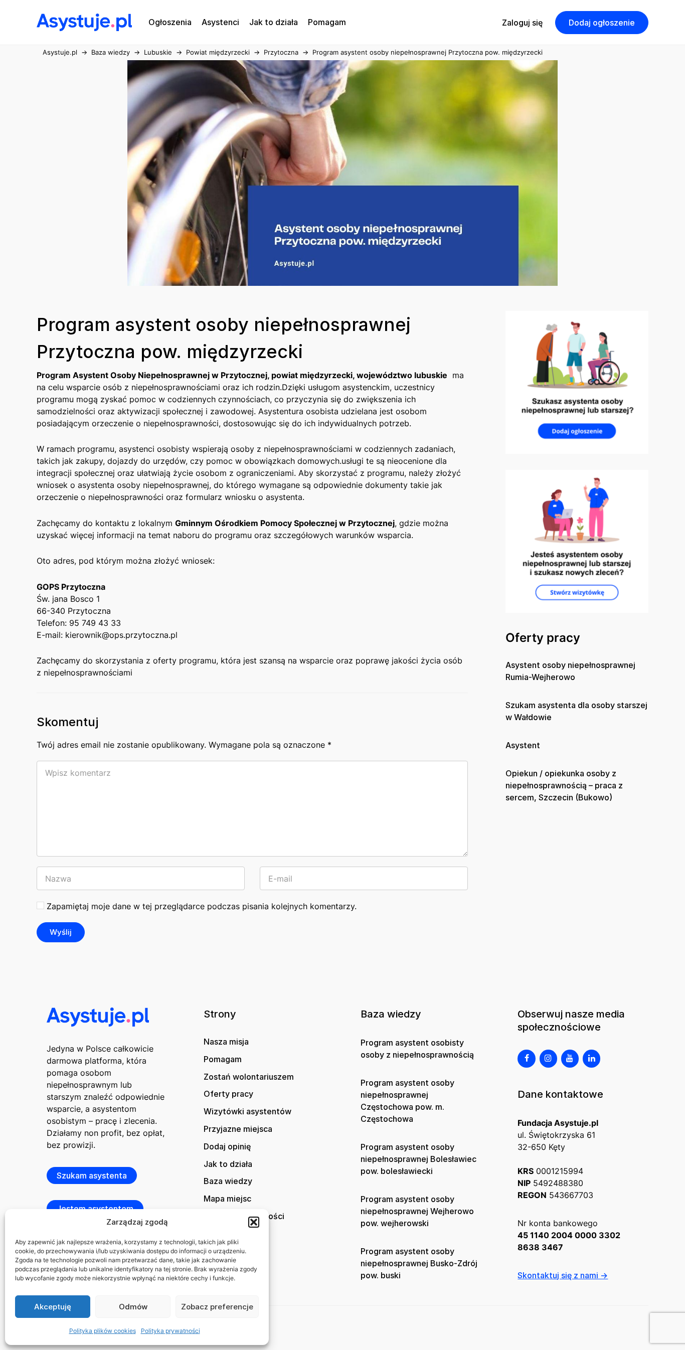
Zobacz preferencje (217, 1306)
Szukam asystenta (92, 1175)
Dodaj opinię (227, 1146)
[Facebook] (526, 1059)
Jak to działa (228, 1164)
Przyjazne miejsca (238, 1129)
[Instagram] (548, 1059)
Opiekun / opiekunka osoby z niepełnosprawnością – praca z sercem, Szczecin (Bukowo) (564, 785)
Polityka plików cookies (102, 1330)
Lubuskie (158, 52)
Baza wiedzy (110, 52)
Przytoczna (281, 52)
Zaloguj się (522, 23)
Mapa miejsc (227, 1199)
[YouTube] (570, 1059)
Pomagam (223, 1059)
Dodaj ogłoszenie (602, 23)
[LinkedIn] (591, 1059)
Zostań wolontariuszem (249, 1077)
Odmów (133, 1306)
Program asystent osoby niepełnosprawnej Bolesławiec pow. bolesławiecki (418, 1159)
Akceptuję (52, 1306)
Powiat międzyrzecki (218, 52)
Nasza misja (226, 1042)
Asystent (522, 745)
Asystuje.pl (60, 52)
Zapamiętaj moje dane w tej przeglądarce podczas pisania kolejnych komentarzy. (202, 906)
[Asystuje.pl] (84, 22)
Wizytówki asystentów (247, 1111)
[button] (254, 1222)
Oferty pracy (228, 1094)
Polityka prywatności (170, 1330)
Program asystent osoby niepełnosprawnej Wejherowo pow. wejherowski (417, 1211)
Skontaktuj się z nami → (563, 1275)
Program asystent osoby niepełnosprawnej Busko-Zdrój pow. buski (419, 1263)
